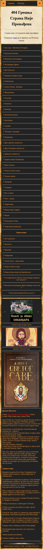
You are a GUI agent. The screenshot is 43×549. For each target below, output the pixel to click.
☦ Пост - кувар (8, 199)
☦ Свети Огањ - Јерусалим (13, 261)
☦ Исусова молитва (10, 53)
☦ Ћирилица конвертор (12, 226)
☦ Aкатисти (7, 244)
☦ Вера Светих (9, 165)
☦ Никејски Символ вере (12, 76)
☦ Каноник (7, 109)
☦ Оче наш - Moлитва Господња (15, 48)
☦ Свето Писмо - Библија (12, 87)
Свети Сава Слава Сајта (21, 325)
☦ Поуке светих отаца (11, 171)
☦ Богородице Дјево (11, 64)
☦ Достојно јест (9, 70)
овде (15, 37)
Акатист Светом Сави (21, 349)
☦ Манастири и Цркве (11, 210)
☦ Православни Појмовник (13, 159)
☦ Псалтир (7, 98)
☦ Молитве (7, 250)
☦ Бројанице (8, 137)
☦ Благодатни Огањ (10, 221)
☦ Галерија (7, 187)
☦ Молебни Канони (10, 115)
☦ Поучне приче (9, 176)
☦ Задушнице (8, 204)
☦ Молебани (8, 120)
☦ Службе (7, 126)
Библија (21, 3)
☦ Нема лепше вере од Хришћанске (17, 272)
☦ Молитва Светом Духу (12, 59)
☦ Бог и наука (8, 193)
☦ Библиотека (8, 81)
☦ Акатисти (7, 104)
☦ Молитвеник (8, 92)
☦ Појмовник (8, 255)
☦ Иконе (6, 215)
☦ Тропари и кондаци (11, 132)
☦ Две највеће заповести (12, 143)
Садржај (11, 3)
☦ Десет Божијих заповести (13, 148)
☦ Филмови (7, 182)
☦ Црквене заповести (11, 154)
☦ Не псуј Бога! (9, 239)
